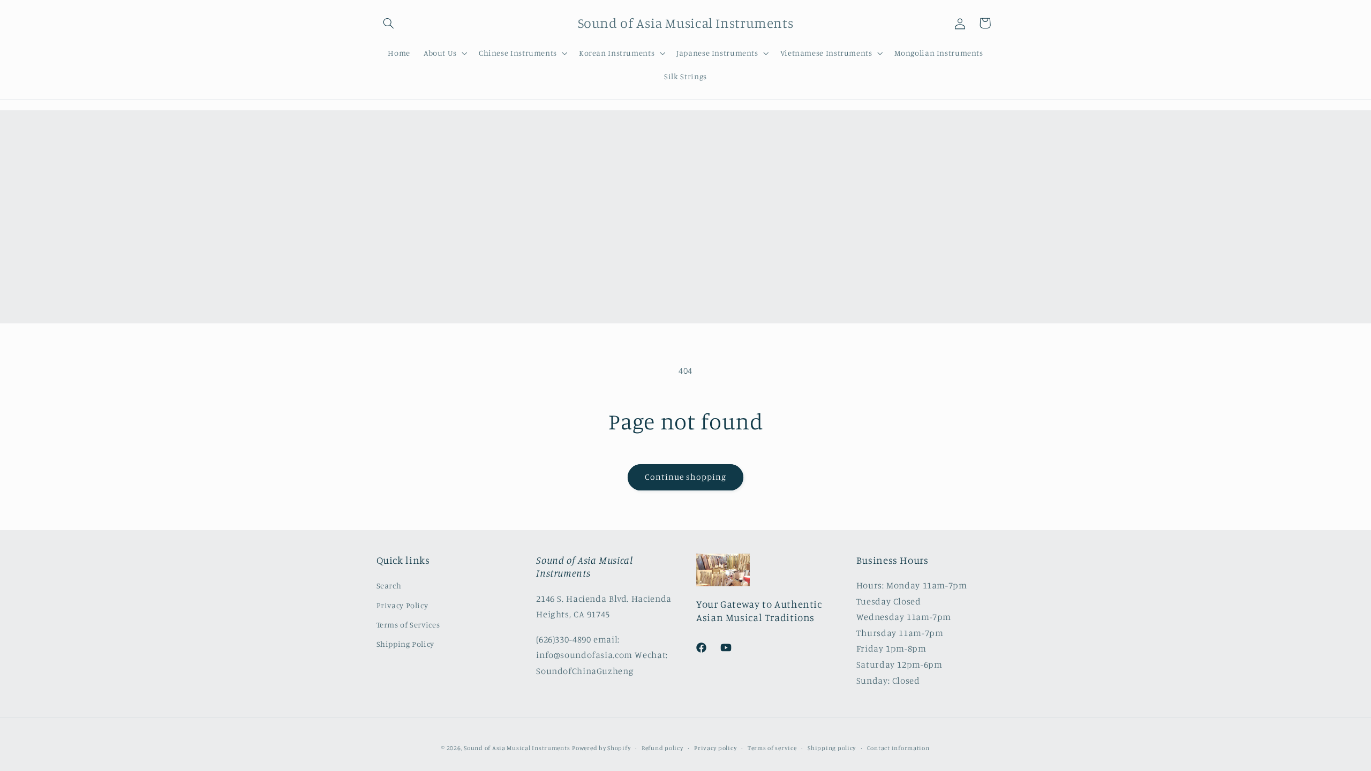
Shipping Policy (405, 643)
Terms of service (772, 748)
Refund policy (662, 748)
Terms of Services (408, 624)
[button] (388, 23)
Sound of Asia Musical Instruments (517, 748)
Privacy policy (715, 748)
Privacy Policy (402, 605)
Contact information (898, 748)
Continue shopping (686, 477)
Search (389, 585)
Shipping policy (832, 748)
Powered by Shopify (601, 748)
